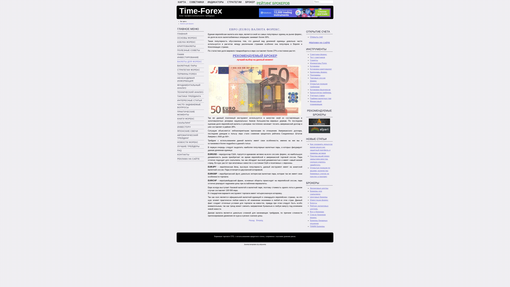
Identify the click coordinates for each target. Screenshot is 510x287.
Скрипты (314, 60)
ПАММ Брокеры (317, 226)
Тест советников (317, 57)
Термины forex (187, 74)
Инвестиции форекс (319, 200)
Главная (182, 34)
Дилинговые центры (319, 188)
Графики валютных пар (320, 98)
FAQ (179, 150)
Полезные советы (188, 50)
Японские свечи (187, 131)
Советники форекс (318, 54)
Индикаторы (216, 2)
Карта (182, 2)
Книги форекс (185, 119)
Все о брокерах (317, 212)
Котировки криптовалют (321, 69)
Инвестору (184, 127)
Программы (315, 75)
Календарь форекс (318, 72)
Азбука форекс (186, 42)
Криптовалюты (186, 46)
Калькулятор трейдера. (320, 93)
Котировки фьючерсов (320, 90)
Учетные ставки (317, 95)
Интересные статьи (189, 100)
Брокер (250, 2)
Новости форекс (187, 142)
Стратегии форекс (188, 70)
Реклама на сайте (188, 159)
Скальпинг (184, 123)
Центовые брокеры (319, 197)
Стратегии (234, 2)
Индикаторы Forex (318, 63)
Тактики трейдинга (189, 96)
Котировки (314, 66)
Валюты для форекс (189, 62)
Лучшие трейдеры (188, 146)
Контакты (183, 155)
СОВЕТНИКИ (197, 2)
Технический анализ (190, 92)
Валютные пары (187, 66)
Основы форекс (187, 38)
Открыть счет (316, 37)
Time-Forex (200, 10)
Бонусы (313, 203)
